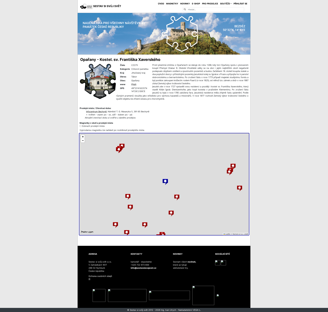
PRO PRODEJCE (210, 3)
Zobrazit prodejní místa (93, 126)
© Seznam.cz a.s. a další (239, 234)
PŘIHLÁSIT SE (240, 3)
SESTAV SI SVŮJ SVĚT (107, 6)
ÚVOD (161, 3)
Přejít (133, 84)
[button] (127, 197)
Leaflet (227, 234)
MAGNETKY (172, 3)
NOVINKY (185, 3)
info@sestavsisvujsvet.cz (143, 268)
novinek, (192, 261)
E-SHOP (196, 3)
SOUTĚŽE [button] (225, 3)
